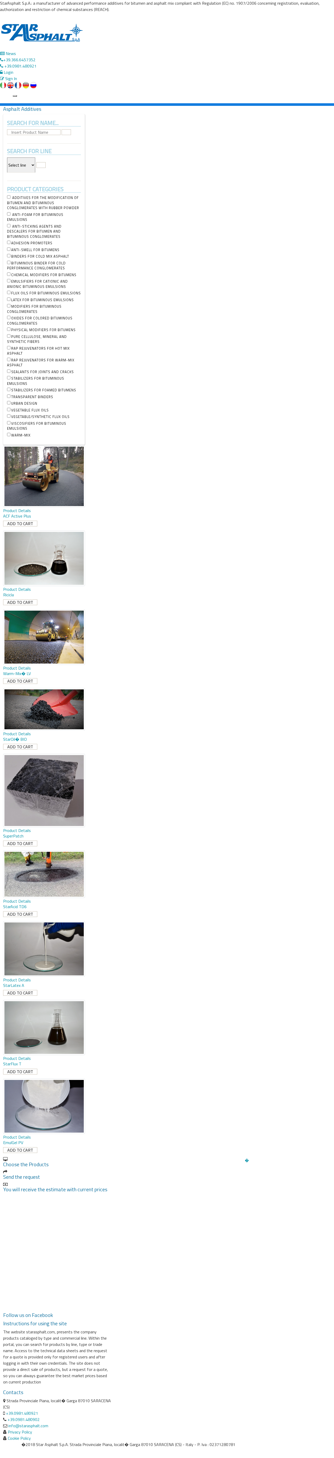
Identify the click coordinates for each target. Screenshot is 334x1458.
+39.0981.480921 (20, 66)
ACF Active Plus (17, 516)
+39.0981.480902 (24, 1419)
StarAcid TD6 (15, 906)
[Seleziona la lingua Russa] (33, 85)
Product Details (17, 510)
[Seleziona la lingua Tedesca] (25, 85)
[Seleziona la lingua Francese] (18, 85)
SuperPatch (13, 836)
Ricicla (8, 595)
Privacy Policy (20, 1432)
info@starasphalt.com (28, 1426)
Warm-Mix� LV (17, 673)
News (10, 53)
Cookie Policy (19, 1438)
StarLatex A (13, 985)
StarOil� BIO (15, 739)
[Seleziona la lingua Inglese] (10, 85)
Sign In (10, 78)
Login (8, 72)
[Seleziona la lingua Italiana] (3, 85)
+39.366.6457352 (19, 60)
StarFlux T (12, 1064)
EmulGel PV (13, 1142)
